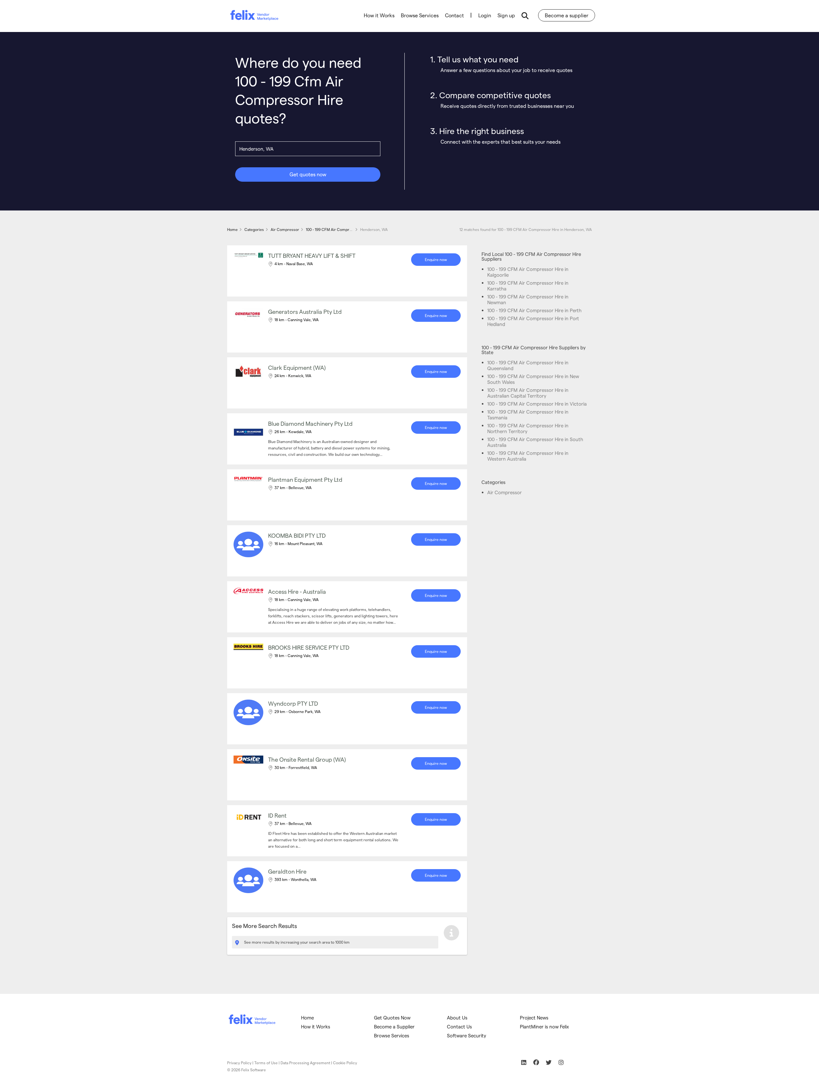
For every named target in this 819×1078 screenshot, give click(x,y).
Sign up (506, 15)
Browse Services (420, 15)
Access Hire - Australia (297, 591)
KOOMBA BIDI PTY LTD (297, 535)
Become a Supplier (394, 1026)
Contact (454, 15)
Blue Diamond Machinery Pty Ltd (310, 423)
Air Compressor (504, 492)
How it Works (379, 15)
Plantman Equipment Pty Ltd (305, 479)
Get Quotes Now (392, 1017)
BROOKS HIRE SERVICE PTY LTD (308, 647)
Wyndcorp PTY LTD (293, 703)
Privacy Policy (239, 1062)
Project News (534, 1017)
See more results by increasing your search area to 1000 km (296, 942)
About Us (457, 1017)
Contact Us (459, 1026)
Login (484, 15)
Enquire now (436, 259)
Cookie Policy (345, 1062)
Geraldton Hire (287, 871)
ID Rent (277, 815)
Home (307, 1017)
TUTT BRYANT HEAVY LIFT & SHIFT (311, 255)
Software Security (466, 1035)
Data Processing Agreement (305, 1062)
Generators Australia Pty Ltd (305, 311)
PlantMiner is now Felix (544, 1026)
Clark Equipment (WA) (297, 367)
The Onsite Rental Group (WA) (307, 759)
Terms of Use (266, 1062)
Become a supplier (566, 15)
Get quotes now (308, 174)
